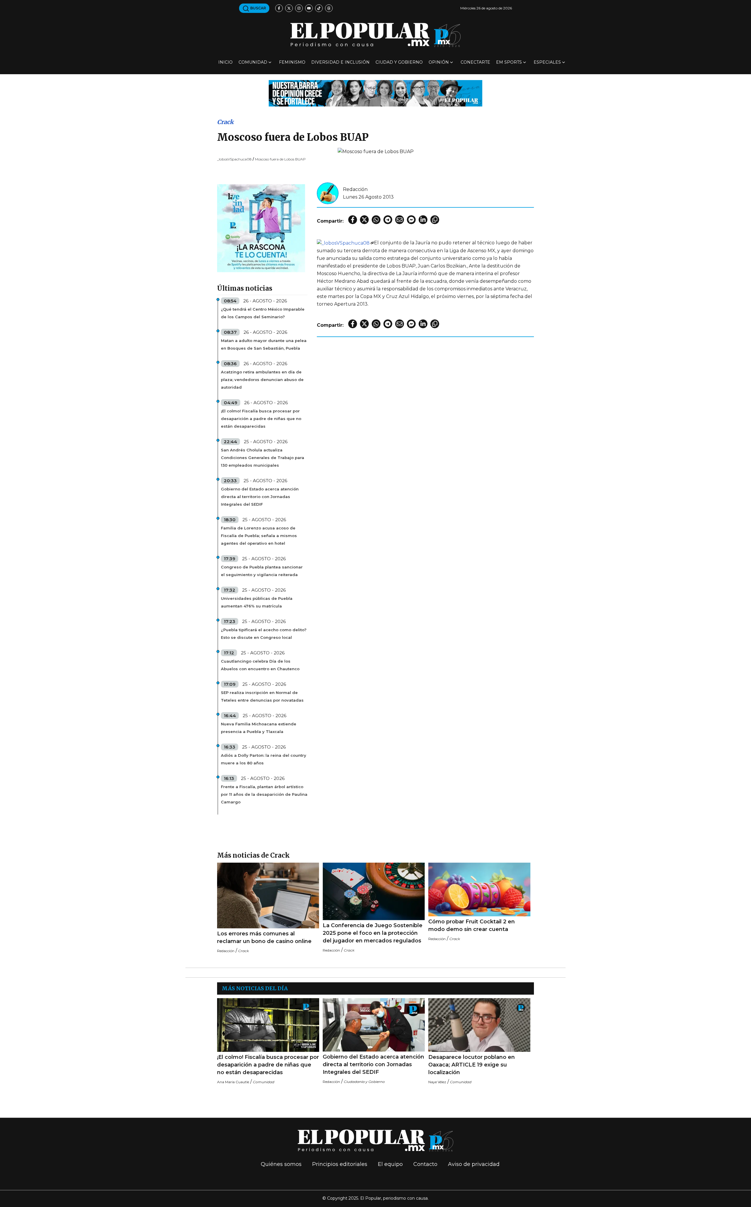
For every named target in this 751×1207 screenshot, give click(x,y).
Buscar (257, 8)
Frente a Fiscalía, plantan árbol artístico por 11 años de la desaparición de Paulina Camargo (264, 794)
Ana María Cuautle (233, 1082)
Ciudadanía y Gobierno (364, 1081)
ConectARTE (475, 62)
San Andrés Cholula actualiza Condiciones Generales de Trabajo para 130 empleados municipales (262, 458)
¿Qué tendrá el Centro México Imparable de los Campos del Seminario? (263, 313)
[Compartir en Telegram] (388, 219)
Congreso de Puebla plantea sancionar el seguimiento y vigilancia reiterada (262, 571)
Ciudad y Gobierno (399, 62)
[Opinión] (375, 93)
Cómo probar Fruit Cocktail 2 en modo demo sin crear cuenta (471, 925)
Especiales (547, 62)
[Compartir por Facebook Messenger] (411, 219)
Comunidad (253, 62)
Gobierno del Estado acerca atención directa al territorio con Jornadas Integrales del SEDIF (260, 497)
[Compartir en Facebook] (352, 219)
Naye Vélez (437, 1082)
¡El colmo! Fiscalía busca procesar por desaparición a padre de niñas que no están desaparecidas (261, 419)
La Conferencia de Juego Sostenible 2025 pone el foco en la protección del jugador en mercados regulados (372, 933)
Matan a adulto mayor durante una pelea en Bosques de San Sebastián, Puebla (264, 344)
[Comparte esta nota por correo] (399, 219)
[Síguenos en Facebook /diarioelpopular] (279, 8)
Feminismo (292, 62)
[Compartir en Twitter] (364, 219)
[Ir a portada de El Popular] (375, 34)
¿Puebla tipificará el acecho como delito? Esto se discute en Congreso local (264, 633)
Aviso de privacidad (474, 1164)
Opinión (439, 62)
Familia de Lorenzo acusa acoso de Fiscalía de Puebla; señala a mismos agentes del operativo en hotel (259, 536)
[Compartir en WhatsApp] (376, 219)
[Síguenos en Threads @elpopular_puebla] (329, 8)
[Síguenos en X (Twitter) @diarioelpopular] (289, 8)
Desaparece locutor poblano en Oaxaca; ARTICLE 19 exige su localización (471, 1065)
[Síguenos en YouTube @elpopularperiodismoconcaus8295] (309, 8)
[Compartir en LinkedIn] (423, 219)
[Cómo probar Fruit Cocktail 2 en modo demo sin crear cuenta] (479, 889)
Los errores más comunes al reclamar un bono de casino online (264, 937)
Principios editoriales (339, 1164)
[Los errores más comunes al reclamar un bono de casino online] (268, 895)
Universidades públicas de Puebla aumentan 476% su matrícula (256, 602)
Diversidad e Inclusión (340, 62)
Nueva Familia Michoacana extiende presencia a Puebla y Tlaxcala (258, 728)
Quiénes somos (281, 1164)
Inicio (225, 62)
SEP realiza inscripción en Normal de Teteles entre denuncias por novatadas (262, 696)
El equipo (390, 1164)
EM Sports (509, 62)
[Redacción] (328, 193)
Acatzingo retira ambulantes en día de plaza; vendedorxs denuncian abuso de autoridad (262, 380)
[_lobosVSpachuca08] (345, 243)
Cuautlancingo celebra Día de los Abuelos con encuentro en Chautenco (260, 665)
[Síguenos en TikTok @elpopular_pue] (319, 8)
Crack (225, 122)
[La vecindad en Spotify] (261, 228)
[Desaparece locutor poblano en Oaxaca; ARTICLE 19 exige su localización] (479, 1025)
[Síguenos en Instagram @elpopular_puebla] (299, 8)
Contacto (425, 1164)
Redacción (355, 189)
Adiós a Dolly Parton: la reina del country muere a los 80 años (263, 759)
